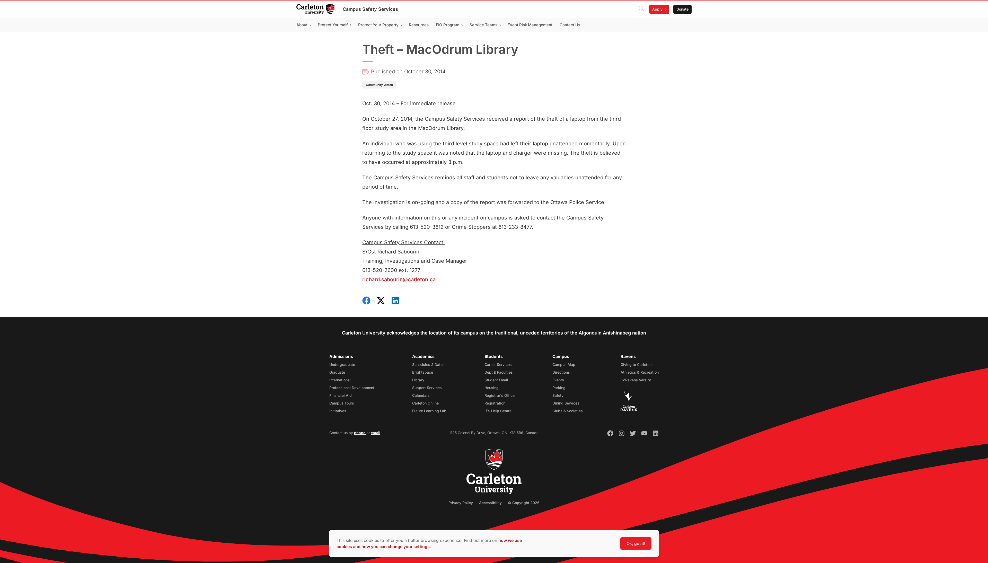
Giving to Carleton (636, 364)
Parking (559, 387)
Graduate (337, 372)
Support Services (427, 387)
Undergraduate (342, 364)
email (375, 432)
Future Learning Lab (429, 411)
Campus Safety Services (370, 9)
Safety (557, 395)
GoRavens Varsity (636, 380)
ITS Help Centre (497, 411)
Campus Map (563, 364)
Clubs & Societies (567, 411)
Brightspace (422, 372)
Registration (494, 403)
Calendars (421, 395)
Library (418, 380)
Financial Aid (340, 395)
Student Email (496, 380)
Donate (682, 9)
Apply (657, 9)
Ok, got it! (636, 543)
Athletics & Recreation (640, 372)
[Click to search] (641, 9)
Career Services (498, 364)
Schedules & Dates (428, 364)
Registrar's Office (499, 395)
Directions (561, 372)
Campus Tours (341, 403)
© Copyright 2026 (524, 502)
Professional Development (351, 387)
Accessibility (490, 502)
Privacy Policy (460, 502)
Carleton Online (425, 403)
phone (360, 432)
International (340, 380)
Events (558, 380)
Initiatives (337, 411)
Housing (491, 387)
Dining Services (565, 403)
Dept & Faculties (498, 372)
